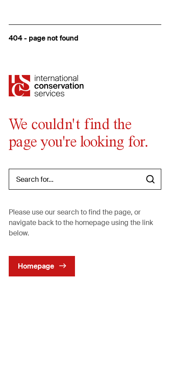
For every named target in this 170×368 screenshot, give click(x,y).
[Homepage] (46, 85)
